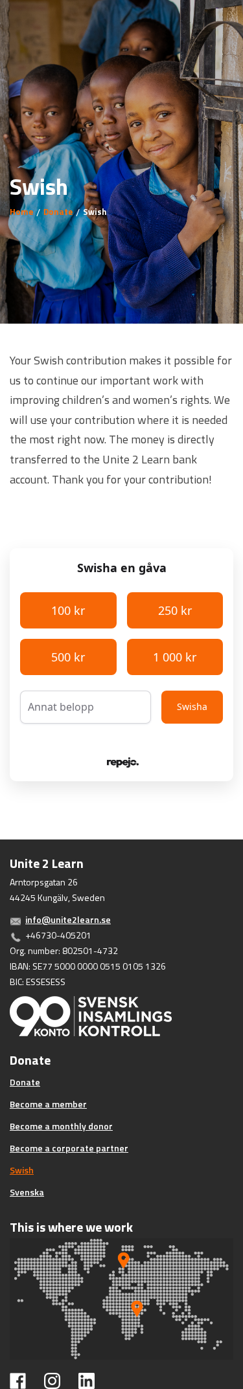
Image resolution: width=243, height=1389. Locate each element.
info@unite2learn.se (68, 919)
